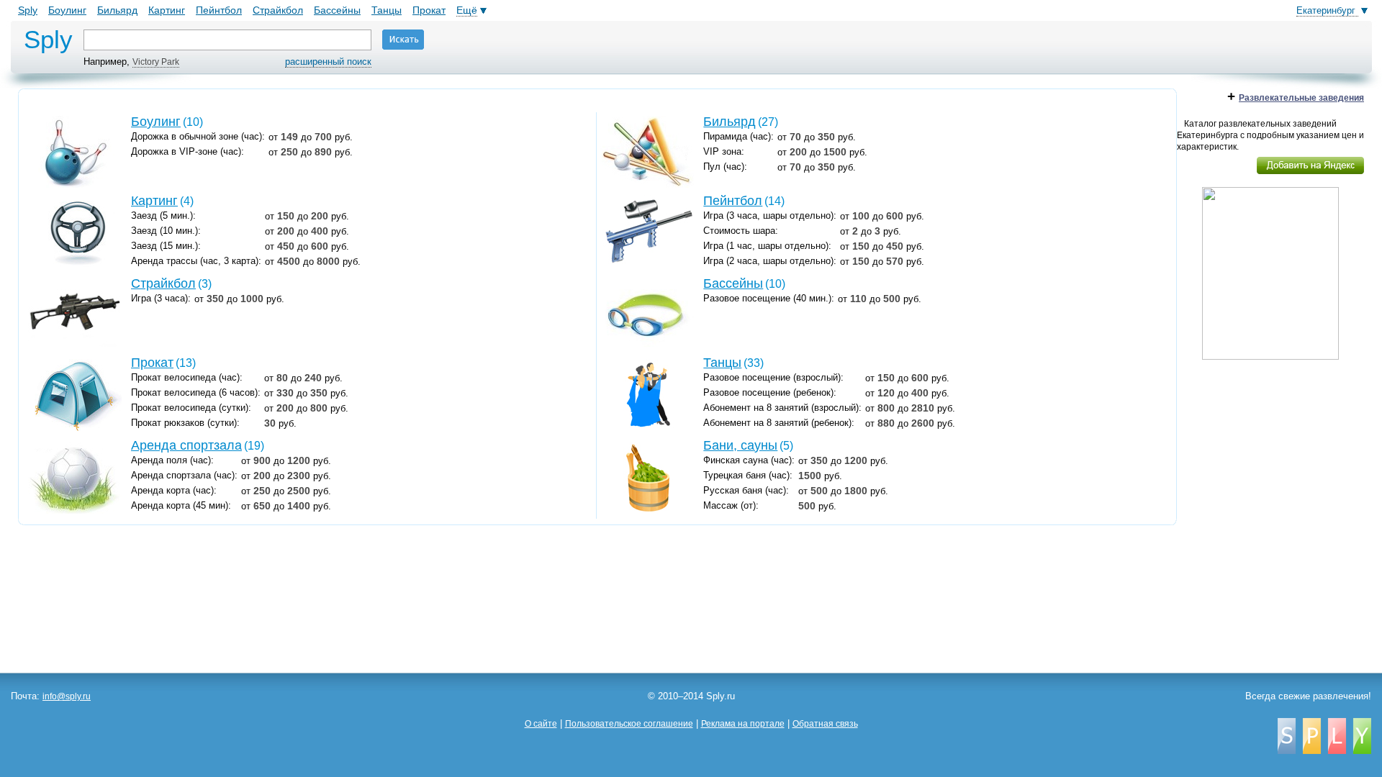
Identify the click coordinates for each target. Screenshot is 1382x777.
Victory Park (155, 62)
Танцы (386, 10)
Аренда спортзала (186, 445)
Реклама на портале (743, 724)
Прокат (429, 10)
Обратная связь (825, 724)
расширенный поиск (328, 61)
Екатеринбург (1327, 10)
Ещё (466, 10)
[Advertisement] (1274, 463)
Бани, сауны (740, 445)
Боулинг (67, 10)
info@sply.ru (66, 696)
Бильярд (117, 10)
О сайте (541, 724)
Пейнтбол (219, 10)
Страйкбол (278, 10)
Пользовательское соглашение (629, 724)
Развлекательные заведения (1301, 98)
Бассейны (337, 10)
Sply (27, 10)
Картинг (166, 10)
